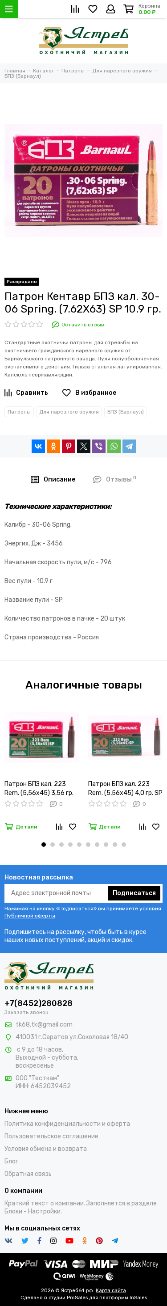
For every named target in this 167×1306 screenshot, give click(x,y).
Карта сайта (111, 1290)
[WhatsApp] (114, 446)
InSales (138, 1298)
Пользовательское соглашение (51, 1136)
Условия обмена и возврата (45, 1149)
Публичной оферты (29, 916)
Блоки (13, 1211)
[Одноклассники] (53, 446)
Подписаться (134, 893)
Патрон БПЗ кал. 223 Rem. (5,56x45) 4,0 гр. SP (125, 788)
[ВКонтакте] (38, 446)
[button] (43, 844)
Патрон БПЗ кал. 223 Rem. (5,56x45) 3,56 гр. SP (38, 789)
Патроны (19, 412)
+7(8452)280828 (38, 1003)
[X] (83, 446)
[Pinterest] (68, 446)
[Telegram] (129, 446)
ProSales (77, 1298)
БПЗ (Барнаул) (125, 412)
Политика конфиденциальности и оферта (67, 1124)
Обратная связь (28, 1174)
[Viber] (99, 446)
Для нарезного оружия (69, 412)
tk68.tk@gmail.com (44, 1024)
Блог (11, 1161)
